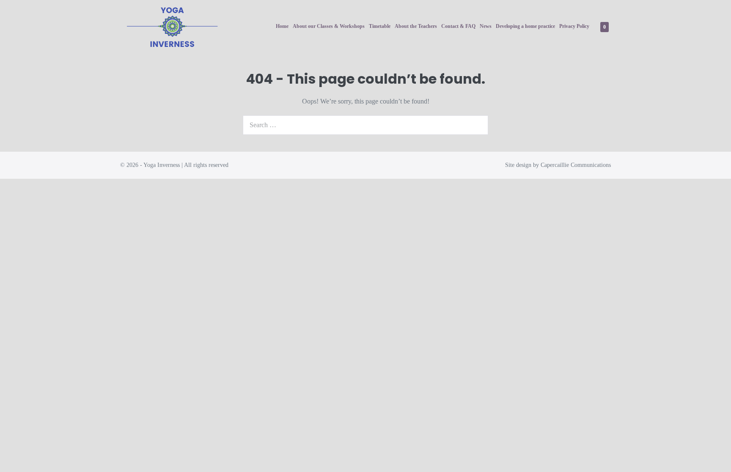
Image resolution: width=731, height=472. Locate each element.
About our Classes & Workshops (329, 26)
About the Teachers (416, 26)
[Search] (477, 125)
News (486, 26)
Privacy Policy (574, 26)
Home (282, 26)
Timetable (379, 26)
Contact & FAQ (458, 26)
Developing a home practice (525, 26)
